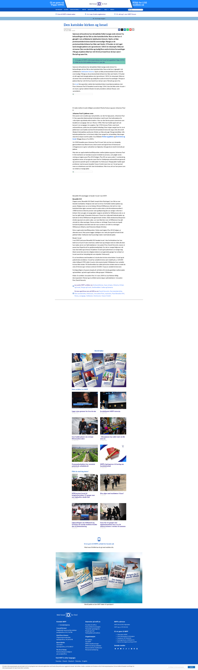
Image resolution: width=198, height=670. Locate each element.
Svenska (58, 661)
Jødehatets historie (87, 71)
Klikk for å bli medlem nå (140, 3)
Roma (76, 296)
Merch (112, 9)
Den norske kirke (80, 293)
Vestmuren (97, 296)
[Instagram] (123, 649)
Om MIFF (88, 641)
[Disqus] (99, 321)
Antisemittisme (98, 285)
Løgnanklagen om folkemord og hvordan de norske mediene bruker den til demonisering (84, 524)
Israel (77, 84)
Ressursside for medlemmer (93, 648)
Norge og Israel (86, 287)
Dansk (65, 661)
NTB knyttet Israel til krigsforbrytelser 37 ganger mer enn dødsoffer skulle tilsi (83, 495)
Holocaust (89, 293)
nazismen (108, 293)
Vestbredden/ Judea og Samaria (102, 287)
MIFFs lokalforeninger (92, 643)
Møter (84, 9)
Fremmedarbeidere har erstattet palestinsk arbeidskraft (83, 465)
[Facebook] (115, 649)
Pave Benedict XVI (118, 293)
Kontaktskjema (65, 625)
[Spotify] (131, 649)
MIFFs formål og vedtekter (93, 645)
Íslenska (78, 661)
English (84, 661)
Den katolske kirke (116, 291)
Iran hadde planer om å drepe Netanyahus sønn (82, 438)
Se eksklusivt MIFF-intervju (110, 411)
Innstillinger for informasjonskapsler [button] (176, 667)
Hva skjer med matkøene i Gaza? (112, 493)
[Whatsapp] (129, 649)
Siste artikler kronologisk (92, 627)
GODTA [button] (191, 667)
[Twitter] (118, 649)
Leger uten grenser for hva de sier (84, 411)
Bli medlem (59, 9)
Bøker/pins (91, 9)
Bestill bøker (99, 351)
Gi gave (66, 9)
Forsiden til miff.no (91, 625)
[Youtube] (121, 649)
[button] (122, 30)
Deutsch (71, 661)
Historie (116, 285)
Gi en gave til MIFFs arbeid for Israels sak (99, 544)
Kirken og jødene (108, 137)
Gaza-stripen (108, 285)
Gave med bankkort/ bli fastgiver (126, 636)
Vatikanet (89, 296)
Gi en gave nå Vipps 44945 (57, 3)
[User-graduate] (137, 649)
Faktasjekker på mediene (92, 633)
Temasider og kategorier (92, 629)
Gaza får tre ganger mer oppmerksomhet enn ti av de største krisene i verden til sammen (113, 524)
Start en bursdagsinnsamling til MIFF (127, 642)
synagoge (82, 296)
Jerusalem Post (99, 293)
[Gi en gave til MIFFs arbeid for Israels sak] (99, 539)
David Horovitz (104, 291)
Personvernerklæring (91, 650)
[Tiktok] (126, 649)
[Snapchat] (134, 649)
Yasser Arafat (106, 296)
